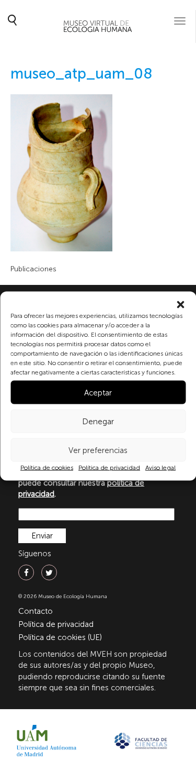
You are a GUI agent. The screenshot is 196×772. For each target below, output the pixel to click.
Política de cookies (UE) (60, 637)
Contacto (35, 611)
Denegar (98, 421)
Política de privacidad (109, 467)
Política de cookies (46, 467)
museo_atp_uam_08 (81, 73)
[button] (180, 305)
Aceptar (98, 392)
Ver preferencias (98, 450)
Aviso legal (160, 467)
